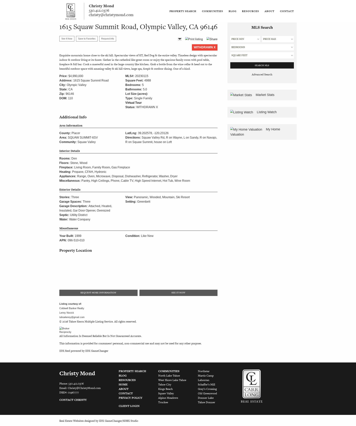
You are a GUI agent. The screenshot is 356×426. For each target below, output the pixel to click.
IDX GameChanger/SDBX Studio (118, 421)
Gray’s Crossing (207, 389)
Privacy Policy (130, 398)
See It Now (66, 38)
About (269, 11)
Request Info (107, 38)
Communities (212, 11)
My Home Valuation (255, 131)
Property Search (182, 11)
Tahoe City (164, 384)
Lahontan (203, 380)
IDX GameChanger (96, 351)
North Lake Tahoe (169, 375)
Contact (287, 11)
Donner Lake (206, 398)
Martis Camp (206, 375)
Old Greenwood (207, 393)
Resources (250, 11)
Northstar (204, 371)
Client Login (129, 406)
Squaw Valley (166, 393)
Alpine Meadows (168, 398)
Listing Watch (266, 112)
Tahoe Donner (206, 402)
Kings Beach (165, 389)
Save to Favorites (86, 38)
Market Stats (264, 95)
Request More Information (98, 292)
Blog (232, 11)
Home (123, 384)
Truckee (163, 402)
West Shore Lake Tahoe (172, 380)
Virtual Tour (133, 102)
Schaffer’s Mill (206, 384)
